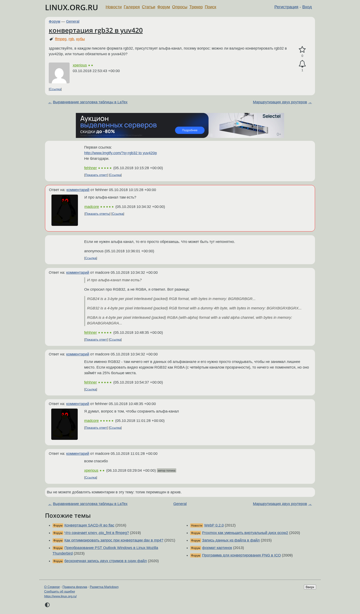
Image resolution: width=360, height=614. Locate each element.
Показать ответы (97, 213)
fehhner (90, 168)
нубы (80, 39)
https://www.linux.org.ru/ (60, 596)
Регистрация (286, 7)
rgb (71, 39)
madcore (91, 207)
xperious (80, 65)
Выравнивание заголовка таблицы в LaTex (90, 102)
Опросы (179, 7)
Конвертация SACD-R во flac (89, 525)
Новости (114, 7)
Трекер (196, 7)
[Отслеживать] (302, 64)
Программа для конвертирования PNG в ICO (241, 555)
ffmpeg (60, 39)
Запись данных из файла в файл (231, 540)
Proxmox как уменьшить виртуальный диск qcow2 (245, 533)
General (72, 21)
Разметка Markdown (104, 587)
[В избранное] (302, 49)
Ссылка (55, 89)
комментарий (77, 190)
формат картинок (217, 548)
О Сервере (52, 587)
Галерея (132, 7)
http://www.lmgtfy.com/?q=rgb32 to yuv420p (120, 153)
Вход (307, 7)
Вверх (310, 587)
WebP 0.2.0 (214, 525)
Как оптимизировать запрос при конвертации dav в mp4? (113, 540)
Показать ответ (96, 175)
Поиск (210, 7)
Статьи (148, 7)
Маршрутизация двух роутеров (280, 102)
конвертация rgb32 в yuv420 (96, 30)
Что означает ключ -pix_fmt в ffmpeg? (96, 533)
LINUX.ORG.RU (71, 7)
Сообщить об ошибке (59, 591)
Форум (163, 7)
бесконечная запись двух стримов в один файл (105, 561)
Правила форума (74, 587)
